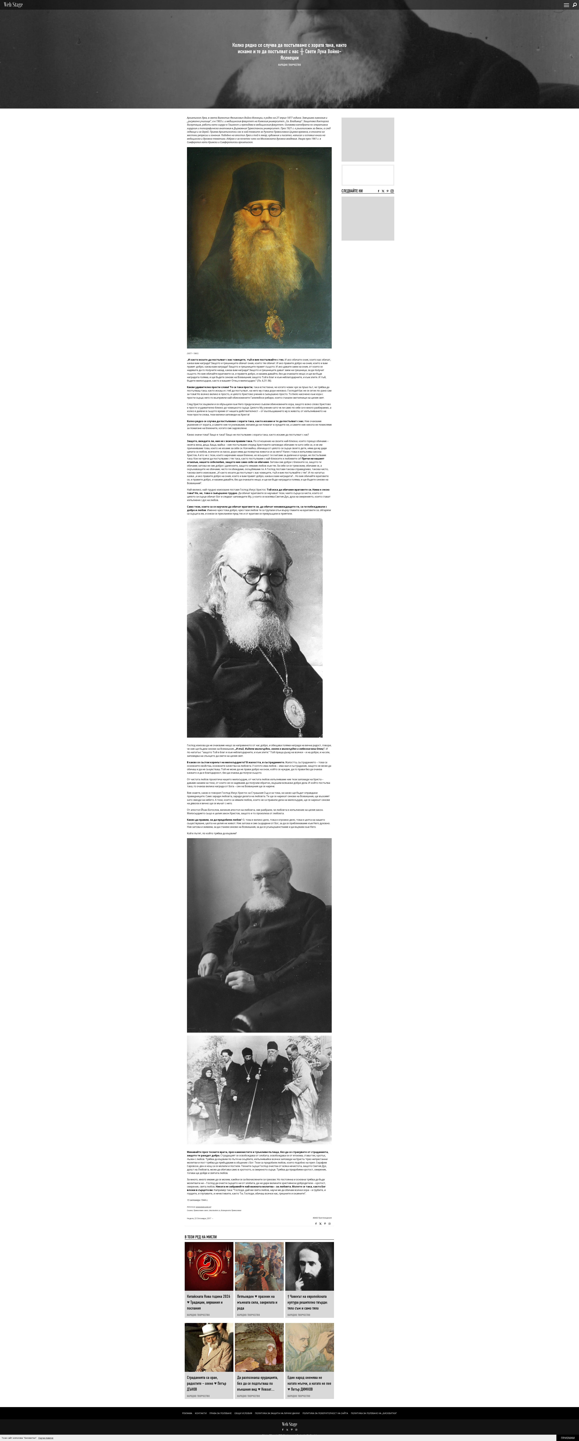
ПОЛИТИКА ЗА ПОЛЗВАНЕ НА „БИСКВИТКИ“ (374, 1413)
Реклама (187, 1413)
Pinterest (292, 1429)
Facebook (316, 1224)
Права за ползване (220, 1413)
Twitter (320, 1224)
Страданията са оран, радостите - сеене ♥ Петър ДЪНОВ (206, 1383)
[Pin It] (325, 1224)
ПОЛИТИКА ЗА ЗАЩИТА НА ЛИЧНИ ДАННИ (277, 1413)
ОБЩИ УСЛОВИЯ (243, 1413)
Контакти (201, 1413)
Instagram (329, 1224)
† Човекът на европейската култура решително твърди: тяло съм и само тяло (308, 1302)
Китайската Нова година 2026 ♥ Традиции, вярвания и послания (208, 1302)
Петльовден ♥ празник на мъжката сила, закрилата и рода (257, 1302)
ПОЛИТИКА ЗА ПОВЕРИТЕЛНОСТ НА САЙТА (325, 1413)
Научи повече (45, 1437)
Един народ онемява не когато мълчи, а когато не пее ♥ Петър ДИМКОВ (309, 1383)
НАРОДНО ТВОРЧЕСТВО (289, 64)
